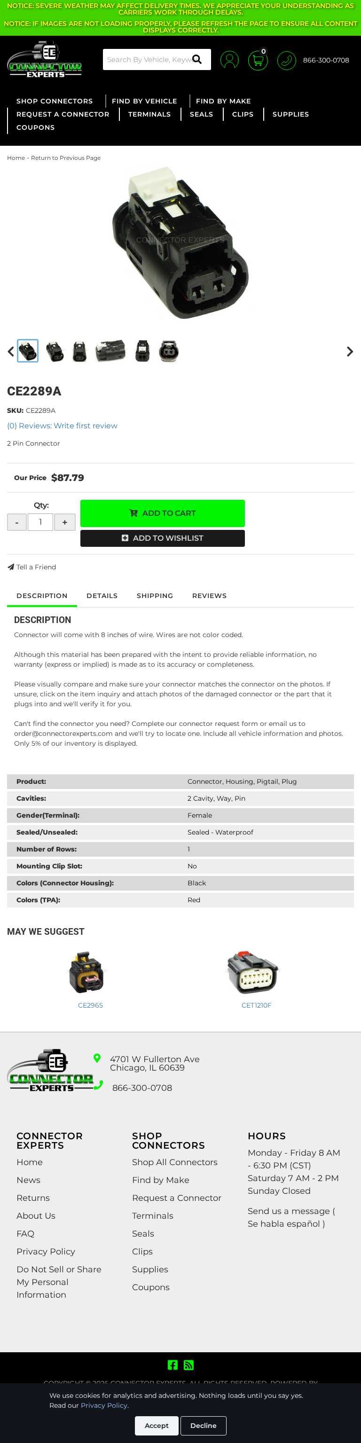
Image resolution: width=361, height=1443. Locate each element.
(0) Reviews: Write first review (62, 425)
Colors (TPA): (38, 900)
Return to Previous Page (66, 157)
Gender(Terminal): (47, 815)
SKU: (15, 410)
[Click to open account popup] (229, 59)
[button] (157, 59)
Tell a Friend (36, 567)
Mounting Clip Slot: (49, 866)
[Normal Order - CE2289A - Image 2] (55, 351)
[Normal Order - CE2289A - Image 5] (142, 351)
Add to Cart (169, 513)
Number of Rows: (46, 849)
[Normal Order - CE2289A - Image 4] (110, 351)
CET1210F (257, 1005)
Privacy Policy (104, 1405)
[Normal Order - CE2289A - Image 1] (28, 351)
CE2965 (90, 1005)
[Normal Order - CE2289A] (180, 243)
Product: (31, 781)
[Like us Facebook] (173, 1365)
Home (16, 157)
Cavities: (31, 798)
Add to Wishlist (168, 538)
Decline (203, 1425)
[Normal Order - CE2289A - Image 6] (168, 351)
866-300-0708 (142, 1088)
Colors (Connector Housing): (65, 883)
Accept (157, 1425)
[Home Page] (50, 1079)
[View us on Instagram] (189, 1365)
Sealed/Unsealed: (47, 832)
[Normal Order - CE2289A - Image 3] (80, 351)
